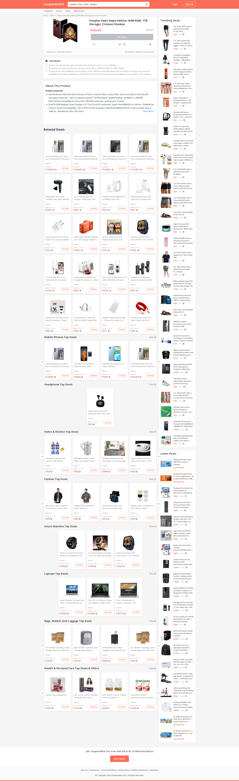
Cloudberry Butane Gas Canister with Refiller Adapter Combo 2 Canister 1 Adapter (57, 460)
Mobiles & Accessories (144, 52)
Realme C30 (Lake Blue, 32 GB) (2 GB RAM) (113, 365)
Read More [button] (148, 111)
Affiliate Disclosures (140, 770)
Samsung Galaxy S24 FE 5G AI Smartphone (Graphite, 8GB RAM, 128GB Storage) (182, 367)
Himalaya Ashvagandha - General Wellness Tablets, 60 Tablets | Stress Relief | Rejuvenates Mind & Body (183, 438)
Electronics (129, 52)
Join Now (119, 758)
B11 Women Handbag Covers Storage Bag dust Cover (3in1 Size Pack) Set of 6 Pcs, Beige (58, 649)
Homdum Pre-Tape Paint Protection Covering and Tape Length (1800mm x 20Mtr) (183, 157)
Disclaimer (154, 770)
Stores (59, 11)
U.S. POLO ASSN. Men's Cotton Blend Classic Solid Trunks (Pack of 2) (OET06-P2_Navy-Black (182, 186)
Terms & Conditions (109, 770)
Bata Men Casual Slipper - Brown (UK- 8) (183, 213)
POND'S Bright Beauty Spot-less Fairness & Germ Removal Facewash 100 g (183, 240)
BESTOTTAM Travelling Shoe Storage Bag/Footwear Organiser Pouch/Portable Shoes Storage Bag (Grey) (86, 649)
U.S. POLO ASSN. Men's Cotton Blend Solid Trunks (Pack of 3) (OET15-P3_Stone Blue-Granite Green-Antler (183, 395)
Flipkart (104, 371)
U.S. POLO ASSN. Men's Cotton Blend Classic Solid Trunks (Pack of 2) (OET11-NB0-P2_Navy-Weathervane (182, 200)
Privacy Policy (124, 770)
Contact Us (94, 770)
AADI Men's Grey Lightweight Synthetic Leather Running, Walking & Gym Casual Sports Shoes (182, 381)
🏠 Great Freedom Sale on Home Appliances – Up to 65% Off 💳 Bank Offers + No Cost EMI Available (183, 476)
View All (152, 337)
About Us (84, 770)
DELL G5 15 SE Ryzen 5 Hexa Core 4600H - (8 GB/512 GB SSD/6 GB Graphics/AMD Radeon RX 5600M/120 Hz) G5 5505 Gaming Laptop (100, 602)
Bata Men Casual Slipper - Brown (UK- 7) (183, 311)
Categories (48, 11)
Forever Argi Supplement (56, 695)
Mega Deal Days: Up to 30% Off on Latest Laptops (182, 462)
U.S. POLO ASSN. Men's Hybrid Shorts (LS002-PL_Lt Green (182, 269)
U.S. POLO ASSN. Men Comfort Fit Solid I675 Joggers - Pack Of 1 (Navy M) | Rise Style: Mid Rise (183, 43)
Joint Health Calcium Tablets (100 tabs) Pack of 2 (114, 696)
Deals (68, 11)
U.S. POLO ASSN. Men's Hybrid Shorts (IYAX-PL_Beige (182, 171)
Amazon (48, 371)
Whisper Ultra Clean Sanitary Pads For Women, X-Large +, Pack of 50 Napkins (183, 409)
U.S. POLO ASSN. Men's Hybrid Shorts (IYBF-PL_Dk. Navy (182, 28)
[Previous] (42, 362)
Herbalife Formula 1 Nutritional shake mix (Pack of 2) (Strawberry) (142, 696)
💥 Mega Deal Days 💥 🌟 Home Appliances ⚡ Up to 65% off (183, 733)
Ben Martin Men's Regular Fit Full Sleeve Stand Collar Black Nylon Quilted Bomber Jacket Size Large (57, 507)
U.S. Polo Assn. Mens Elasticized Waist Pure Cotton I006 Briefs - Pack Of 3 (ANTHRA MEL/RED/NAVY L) (183, 86)
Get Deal (122, 37)
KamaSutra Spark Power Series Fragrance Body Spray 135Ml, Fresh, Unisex (183, 72)
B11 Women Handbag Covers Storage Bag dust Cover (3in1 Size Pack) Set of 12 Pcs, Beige (143, 649)
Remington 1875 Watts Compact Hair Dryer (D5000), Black (57, 198)
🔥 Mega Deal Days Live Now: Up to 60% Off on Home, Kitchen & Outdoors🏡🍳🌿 (182, 719)
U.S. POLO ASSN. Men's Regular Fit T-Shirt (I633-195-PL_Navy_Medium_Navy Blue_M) (183, 255)
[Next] (159, 362)
